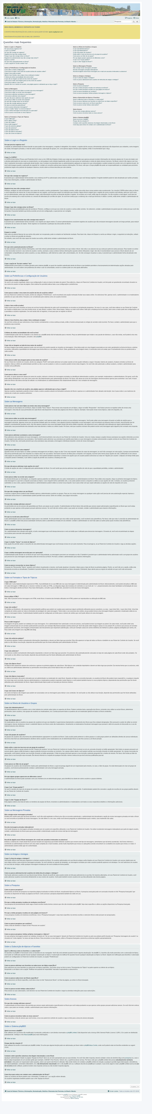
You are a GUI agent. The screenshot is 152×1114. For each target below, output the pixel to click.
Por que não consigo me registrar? (14, 52)
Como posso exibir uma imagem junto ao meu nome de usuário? (23, 80)
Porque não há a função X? (81, 121)
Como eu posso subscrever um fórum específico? (87, 103)
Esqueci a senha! (9, 59)
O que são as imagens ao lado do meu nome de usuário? (21, 78)
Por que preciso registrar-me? (13, 48)
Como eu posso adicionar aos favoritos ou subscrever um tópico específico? (95, 101)
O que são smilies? (10, 122)
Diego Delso (73, 1097)
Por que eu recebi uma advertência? (15, 105)
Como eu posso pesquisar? (81, 85)
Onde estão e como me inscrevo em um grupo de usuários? (90, 54)
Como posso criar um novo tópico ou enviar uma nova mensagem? (24, 90)
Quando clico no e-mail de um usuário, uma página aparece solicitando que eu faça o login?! (31, 84)
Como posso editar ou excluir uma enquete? (17, 99)
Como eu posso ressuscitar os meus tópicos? (18, 112)
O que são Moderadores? (80, 50)
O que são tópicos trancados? (13, 131)
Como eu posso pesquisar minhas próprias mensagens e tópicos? (92, 93)
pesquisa (128, 1058)
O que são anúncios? (11, 128)
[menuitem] (17, 18)
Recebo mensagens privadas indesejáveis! (85, 69)
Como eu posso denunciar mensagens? (16, 107)
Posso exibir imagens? (11, 124)
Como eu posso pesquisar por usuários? (85, 91)
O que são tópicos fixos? (12, 129)
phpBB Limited (72, 1032)
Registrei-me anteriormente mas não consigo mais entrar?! (21, 58)
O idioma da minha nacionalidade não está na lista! (19, 77)
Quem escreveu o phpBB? (80, 119)
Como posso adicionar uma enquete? (15, 96)
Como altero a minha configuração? (15, 69)
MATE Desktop (75, 1098)
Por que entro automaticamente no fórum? (17, 61)
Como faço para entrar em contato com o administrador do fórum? (92, 124)
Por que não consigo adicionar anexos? (16, 103)
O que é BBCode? (10, 118)
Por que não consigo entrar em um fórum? (17, 101)
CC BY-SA (80, 1097)
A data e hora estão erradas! (13, 73)
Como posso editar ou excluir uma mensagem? (18, 92)
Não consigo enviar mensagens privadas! (85, 67)
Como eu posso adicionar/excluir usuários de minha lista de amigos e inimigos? (96, 79)
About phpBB (28, 1034)
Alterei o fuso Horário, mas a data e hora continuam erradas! (22, 75)
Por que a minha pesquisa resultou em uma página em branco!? (91, 89)
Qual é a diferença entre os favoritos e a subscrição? (88, 99)
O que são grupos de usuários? (82, 52)
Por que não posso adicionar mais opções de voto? (19, 98)
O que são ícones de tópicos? (13, 133)
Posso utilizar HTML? (11, 120)
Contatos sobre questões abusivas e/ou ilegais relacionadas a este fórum (94, 123)
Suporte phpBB (76, 1095)
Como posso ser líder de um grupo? (83, 56)
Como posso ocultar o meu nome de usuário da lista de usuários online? (25, 71)
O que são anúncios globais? (13, 126)
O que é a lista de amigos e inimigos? (83, 77)
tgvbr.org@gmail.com (56, 32)
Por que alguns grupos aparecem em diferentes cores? (89, 58)
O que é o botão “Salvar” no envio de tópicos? (18, 109)
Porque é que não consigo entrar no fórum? (17, 56)
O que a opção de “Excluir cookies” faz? (16, 63)
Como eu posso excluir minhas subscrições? (86, 105)
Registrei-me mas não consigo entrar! (15, 54)
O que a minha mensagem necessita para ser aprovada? (21, 110)
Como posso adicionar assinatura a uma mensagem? (20, 94)
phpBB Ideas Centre (90, 1045)
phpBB (38, 337)
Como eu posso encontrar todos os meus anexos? (87, 113)
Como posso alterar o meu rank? (14, 82)
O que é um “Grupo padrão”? (81, 59)
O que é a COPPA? (10, 50)
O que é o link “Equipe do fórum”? (82, 61)
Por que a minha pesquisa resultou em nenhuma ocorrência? (90, 87)
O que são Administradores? (81, 48)
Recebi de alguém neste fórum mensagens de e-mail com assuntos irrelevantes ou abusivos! (100, 71)
